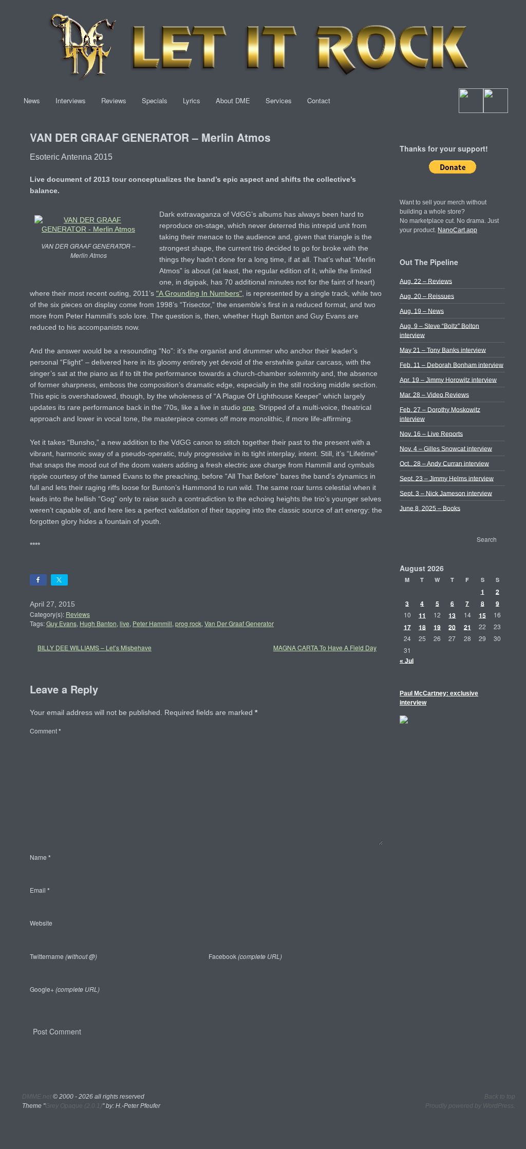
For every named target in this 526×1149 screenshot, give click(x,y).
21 (467, 626)
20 (452, 626)
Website (41, 922)
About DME (233, 100)
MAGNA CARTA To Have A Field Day (325, 647)
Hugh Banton (98, 623)
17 (407, 626)
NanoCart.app (457, 230)
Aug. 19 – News (422, 310)
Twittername (63, 956)
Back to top (499, 1096)
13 (452, 614)
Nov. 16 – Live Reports (431, 433)
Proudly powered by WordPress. (470, 1105)
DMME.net (36, 1096)
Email (40, 890)
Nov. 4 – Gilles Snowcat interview (446, 448)
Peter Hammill (152, 623)
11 (422, 614)
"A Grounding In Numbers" (199, 293)
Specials (154, 100)
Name (40, 857)
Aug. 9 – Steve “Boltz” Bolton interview (439, 330)
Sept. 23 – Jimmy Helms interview (447, 478)
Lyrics (191, 100)
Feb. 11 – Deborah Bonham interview (451, 364)
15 (482, 614)
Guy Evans (61, 623)
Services (279, 100)
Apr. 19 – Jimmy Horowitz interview (448, 379)
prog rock (188, 623)
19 (437, 626)
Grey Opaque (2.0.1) (73, 1105)
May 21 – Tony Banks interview (443, 349)
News (32, 100)
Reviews (113, 100)
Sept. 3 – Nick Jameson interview (446, 493)
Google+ (65, 989)
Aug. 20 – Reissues (427, 295)
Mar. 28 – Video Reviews (434, 394)
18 (422, 626)
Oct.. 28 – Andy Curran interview (444, 463)
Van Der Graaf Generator (239, 623)
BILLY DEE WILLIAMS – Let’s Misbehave (94, 647)
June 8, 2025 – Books (430, 508)
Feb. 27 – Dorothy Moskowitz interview (440, 414)
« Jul (407, 660)
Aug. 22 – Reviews (426, 281)
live (124, 623)
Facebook (245, 956)
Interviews (70, 100)
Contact (318, 100)
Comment (45, 730)
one (248, 407)
